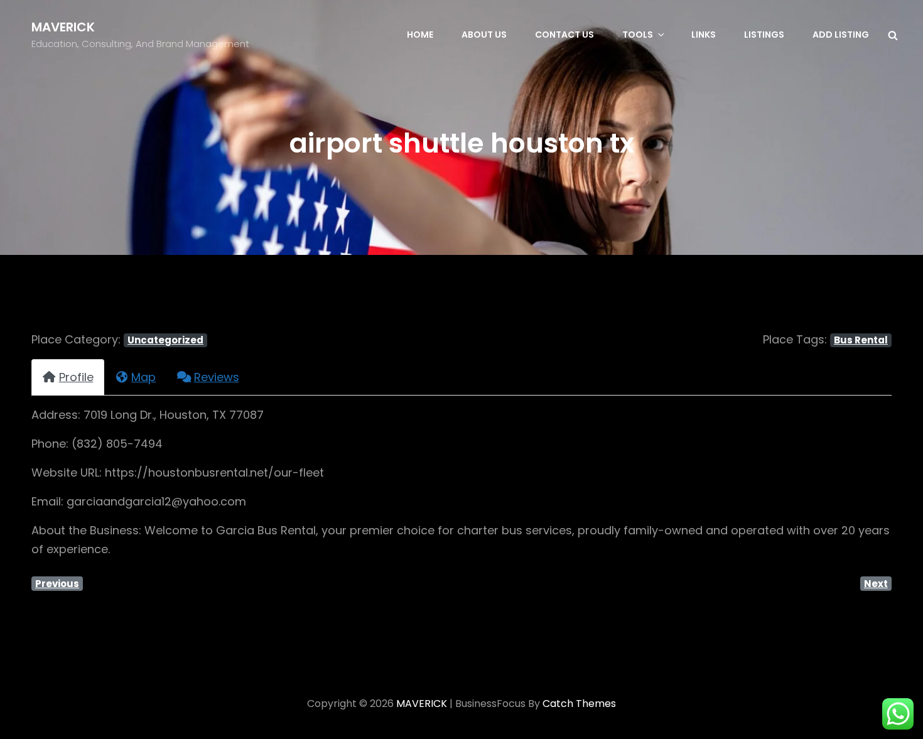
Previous (57, 583)
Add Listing (840, 34)
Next (876, 583)
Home (420, 34)
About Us (484, 34)
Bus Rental (861, 340)
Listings (764, 34)
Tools (637, 34)
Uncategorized (165, 340)
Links (703, 34)
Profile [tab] (76, 377)
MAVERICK (63, 27)
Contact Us (564, 34)
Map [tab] (143, 377)
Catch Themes (579, 703)
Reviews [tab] (216, 377)
